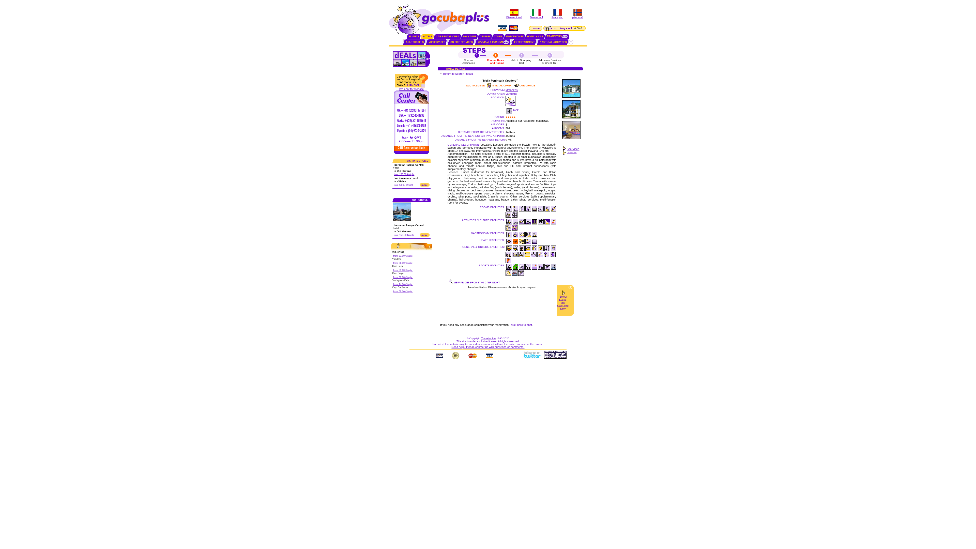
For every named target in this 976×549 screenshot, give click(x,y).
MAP (516, 109)
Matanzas (512, 90)
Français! (557, 17)
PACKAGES (469, 36)
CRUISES (485, 36)
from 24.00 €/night (403, 284)
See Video (573, 148)
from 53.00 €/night (403, 185)
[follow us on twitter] (532, 357)
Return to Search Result (458, 73)
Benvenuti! (536, 17)
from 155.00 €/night (404, 174)
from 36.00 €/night (403, 277)
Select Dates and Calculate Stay (563, 302)
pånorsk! (577, 17)
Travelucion (488, 338)
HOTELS (427, 36)
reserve (571, 152)
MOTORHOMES (515, 36)
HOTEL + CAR (535, 36)
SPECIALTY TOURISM (490, 42)
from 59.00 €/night (403, 270)
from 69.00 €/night (403, 291)
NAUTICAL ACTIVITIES (553, 42)
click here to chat (521, 324)
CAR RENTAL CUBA (448, 36)
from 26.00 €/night (403, 263)
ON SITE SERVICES (461, 42)
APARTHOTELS (415, 42)
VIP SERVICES (437, 42)
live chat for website (411, 88)
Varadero (511, 93)
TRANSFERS (554, 36)
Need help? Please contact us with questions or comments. (487, 346)
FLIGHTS (414, 36)
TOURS (498, 36)
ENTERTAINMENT (524, 42)
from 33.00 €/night (403, 256)
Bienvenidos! (514, 17)
